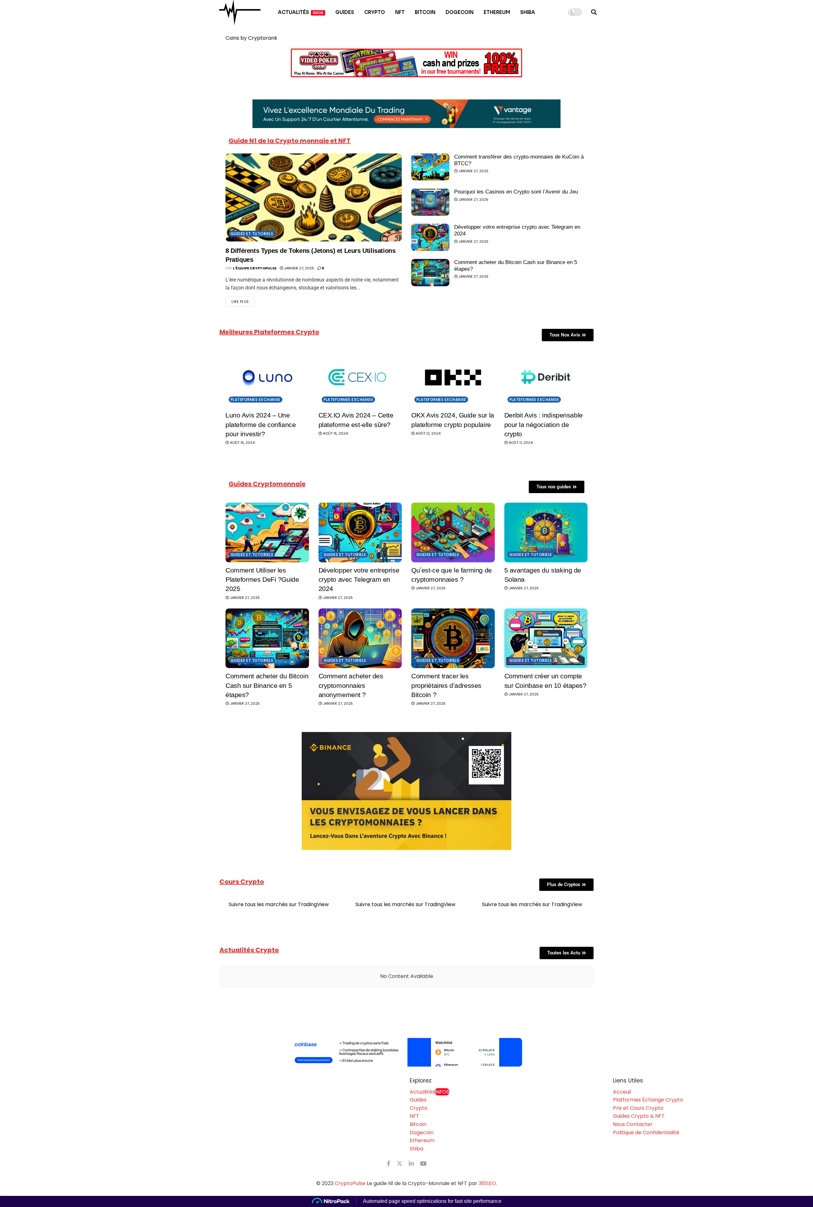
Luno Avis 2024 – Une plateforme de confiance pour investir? (260, 424)
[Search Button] (594, 12)
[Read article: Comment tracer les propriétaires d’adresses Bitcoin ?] (453, 638)
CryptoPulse (350, 1183)
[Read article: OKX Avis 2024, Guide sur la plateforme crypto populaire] (453, 377)
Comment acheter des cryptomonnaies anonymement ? (351, 685)
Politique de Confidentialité (646, 1132)
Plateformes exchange (255, 399)
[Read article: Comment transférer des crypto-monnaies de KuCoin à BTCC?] (430, 167)
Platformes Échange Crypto (648, 1099)
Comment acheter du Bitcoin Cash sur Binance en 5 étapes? (266, 685)
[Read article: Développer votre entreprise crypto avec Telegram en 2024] (430, 237)
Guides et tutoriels (252, 233)
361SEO (487, 1183)
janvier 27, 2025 (298, 268)
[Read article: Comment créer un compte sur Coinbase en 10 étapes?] (546, 638)
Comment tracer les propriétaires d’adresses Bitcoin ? (446, 685)
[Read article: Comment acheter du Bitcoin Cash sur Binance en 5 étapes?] (430, 272)
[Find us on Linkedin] (411, 1163)
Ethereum (497, 12)
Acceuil (622, 1091)
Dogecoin (460, 12)
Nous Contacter (633, 1124)
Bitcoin (425, 12)
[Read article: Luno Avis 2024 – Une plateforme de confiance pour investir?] (267, 377)
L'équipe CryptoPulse (254, 268)
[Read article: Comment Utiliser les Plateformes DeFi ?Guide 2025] (267, 532)
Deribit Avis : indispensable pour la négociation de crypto (543, 424)
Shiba (527, 12)
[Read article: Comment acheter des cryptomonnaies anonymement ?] (360, 638)
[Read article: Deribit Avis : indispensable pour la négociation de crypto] (546, 377)
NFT (400, 12)
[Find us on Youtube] (423, 1163)
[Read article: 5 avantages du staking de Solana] (546, 532)
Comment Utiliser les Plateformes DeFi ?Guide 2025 (262, 579)
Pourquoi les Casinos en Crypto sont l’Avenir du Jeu (516, 192)
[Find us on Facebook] (388, 1163)
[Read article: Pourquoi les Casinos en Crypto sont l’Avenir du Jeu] (430, 202)
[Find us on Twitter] (399, 1163)
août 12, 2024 (427, 433)
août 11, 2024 (520, 442)
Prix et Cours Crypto (638, 1108)
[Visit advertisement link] (406, 1052)
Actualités (300, 12)
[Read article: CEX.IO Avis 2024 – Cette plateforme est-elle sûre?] (360, 377)
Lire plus (243, 300)
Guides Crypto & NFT (639, 1116)
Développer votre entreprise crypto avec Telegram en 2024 (359, 579)
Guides (344, 12)
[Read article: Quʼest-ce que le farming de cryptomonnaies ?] (453, 532)
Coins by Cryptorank (251, 38)
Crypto (374, 12)
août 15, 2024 (242, 442)
